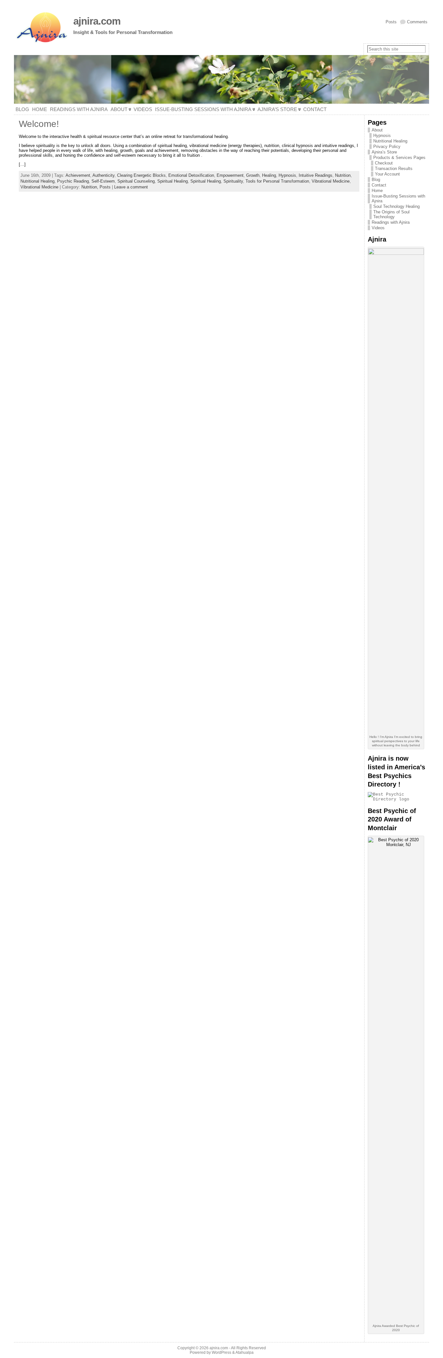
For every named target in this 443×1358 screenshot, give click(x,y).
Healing (269, 175)
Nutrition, (90, 187)
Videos (378, 227)
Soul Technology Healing (396, 206)
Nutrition (343, 175)
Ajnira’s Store (384, 152)
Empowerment (230, 175)
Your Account (387, 174)
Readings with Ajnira (391, 222)
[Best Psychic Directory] (397, 799)
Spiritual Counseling (136, 181)
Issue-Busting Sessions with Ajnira (398, 198)
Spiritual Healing (172, 181)
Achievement (78, 175)
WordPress (221, 1352)
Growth (252, 175)
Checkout (384, 163)
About (377, 130)
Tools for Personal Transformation (277, 181)
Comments (417, 21)
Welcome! (39, 124)
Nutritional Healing (37, 181)
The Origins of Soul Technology (391, 214)
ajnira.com (97, 21)
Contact (379, 185)
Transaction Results (394, 168)
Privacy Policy (387, 146)
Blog (376, 179)
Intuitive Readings (315, 175)
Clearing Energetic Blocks (141, 175)
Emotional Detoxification (191, 175)
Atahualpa (244, 1352)
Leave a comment (131, 187)
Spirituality (233, 181)
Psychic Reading (73, 181)
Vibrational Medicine (331, 181)
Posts (391, 21)
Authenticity (103, 175)
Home (377, 190)
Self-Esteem (103, 181)
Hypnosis (287, 175)
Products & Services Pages (399, 157)
